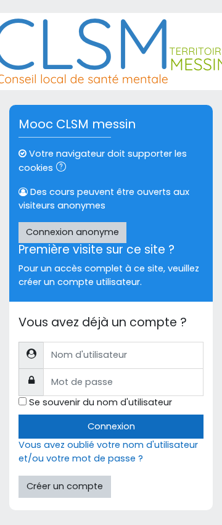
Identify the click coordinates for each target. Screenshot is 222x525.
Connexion (111, 426)
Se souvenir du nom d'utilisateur (100, 402)
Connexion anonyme (72, 232)
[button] (64, 168)
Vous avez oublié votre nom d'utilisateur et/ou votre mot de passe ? (108, 452)
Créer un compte (65, 486)
